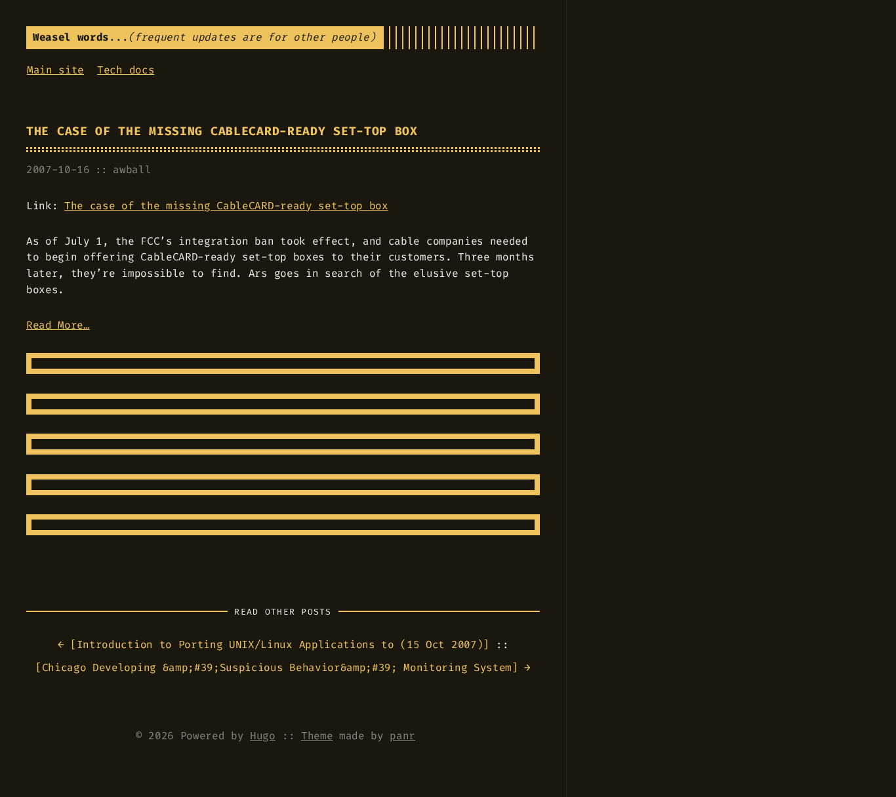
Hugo (262, 736)
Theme (317, 736)
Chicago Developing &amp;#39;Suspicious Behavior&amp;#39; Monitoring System (277, 667)
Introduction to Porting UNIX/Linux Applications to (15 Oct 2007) (280, 644)
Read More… (58, 325)
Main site (55, 70)
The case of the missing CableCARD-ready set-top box (222, 131)
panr (402, 736)
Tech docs (125, 70)
